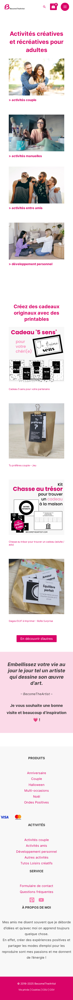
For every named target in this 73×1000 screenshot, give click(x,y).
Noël (36, 796)
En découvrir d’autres (36, 639)
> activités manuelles (25, 156)
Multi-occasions (36, 790)
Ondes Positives (36, 802)
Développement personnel (36, 852)
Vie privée (23, 989)
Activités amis (36, 846)
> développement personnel (30, 264)
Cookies (35, 989)
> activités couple (22, 100)
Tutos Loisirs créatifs (36, 863)
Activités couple (36, 840)
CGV (52, 989)
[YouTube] (41, 900)
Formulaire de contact (36, 886)
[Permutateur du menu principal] (65, 7)
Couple (36, 779)
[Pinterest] (32, 900)
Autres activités (36, 857)
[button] (44, 7)
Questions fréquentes (36, 892)
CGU (44, 989)
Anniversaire (36, 773)
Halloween (37, 785)
